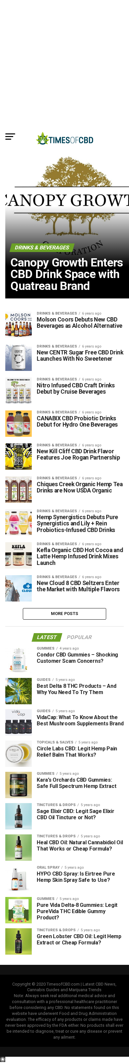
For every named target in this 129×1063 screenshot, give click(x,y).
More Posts (64, 613)
